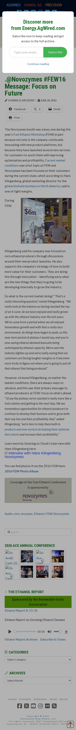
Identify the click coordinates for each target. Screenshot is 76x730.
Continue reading (38, 64)
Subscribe (55, 52)
